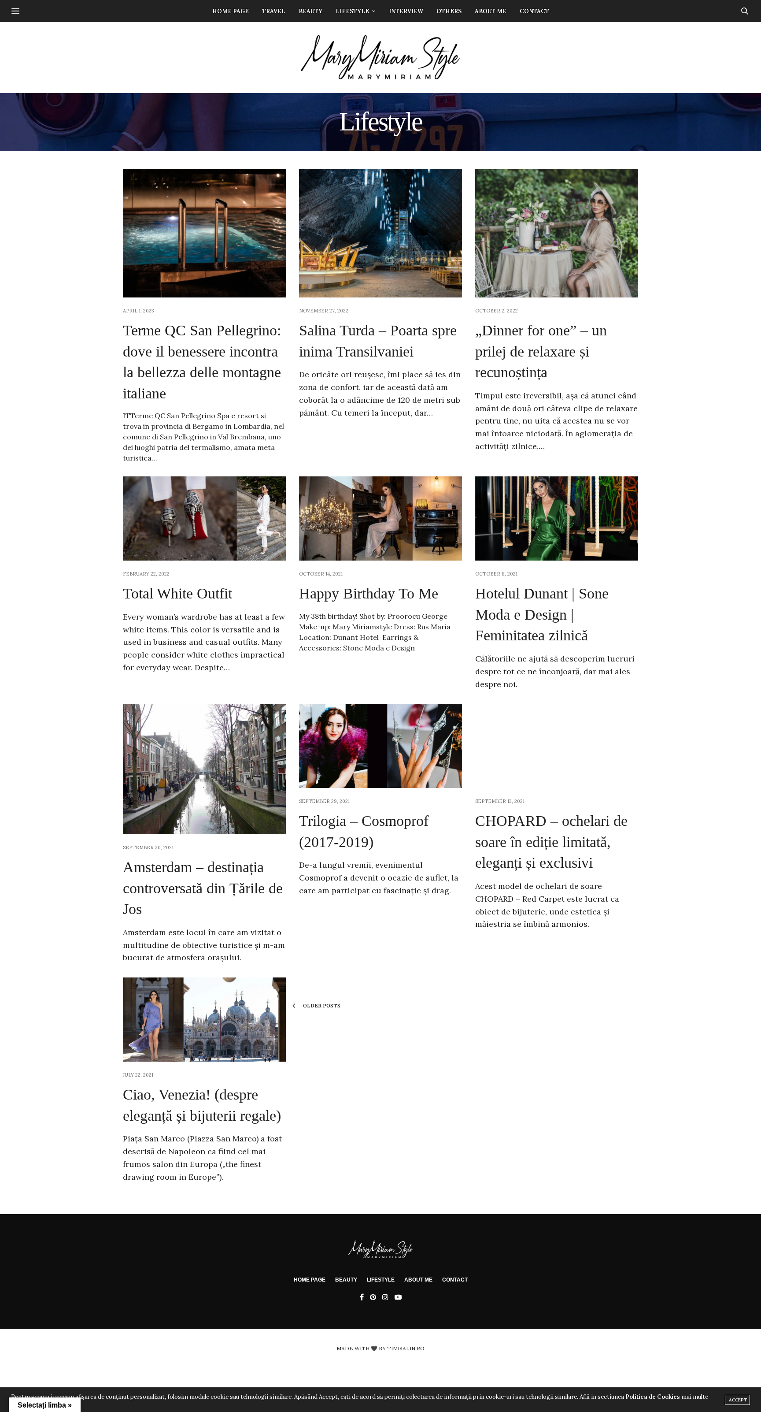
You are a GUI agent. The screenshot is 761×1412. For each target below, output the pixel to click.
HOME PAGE (309, 1280)
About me (490, 11)
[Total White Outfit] (204, 518)
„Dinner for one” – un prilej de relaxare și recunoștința (541, 351)
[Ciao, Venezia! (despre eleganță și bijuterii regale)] (204, 1019)
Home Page (230, 11)
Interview (406, 11)
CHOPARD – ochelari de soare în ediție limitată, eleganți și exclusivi (551, 842)
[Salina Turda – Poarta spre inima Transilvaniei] (380, 233)
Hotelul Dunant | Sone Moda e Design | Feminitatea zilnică (542, 614)
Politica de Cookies (652, 1397)
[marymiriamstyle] (381, 57)
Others (449, 11)
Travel (273, 11)
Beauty (310, 11)
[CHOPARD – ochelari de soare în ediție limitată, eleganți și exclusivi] (556, 746)
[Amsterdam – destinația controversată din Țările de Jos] (204, 769)
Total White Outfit (177, 593)
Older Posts (321, 1006)
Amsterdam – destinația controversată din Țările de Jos (203, 888)
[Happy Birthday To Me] (380, 518)
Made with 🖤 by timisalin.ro (380, 1348)
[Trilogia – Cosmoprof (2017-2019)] (380, 746)
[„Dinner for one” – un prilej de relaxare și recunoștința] (556, 233)
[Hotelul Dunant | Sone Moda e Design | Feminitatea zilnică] (556, 518)
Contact (534, 11)
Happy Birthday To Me (368, 593)
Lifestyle (352, 11)
